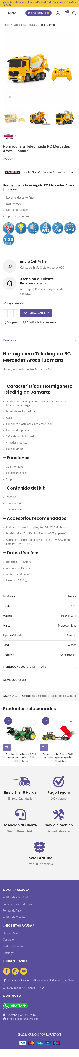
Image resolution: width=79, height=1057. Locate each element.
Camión (71, 635)
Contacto (8, 939)
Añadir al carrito (36, 313)
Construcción (68, 655)
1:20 (73, 606)
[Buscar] (74, 13)
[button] (7, 747)
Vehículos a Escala (24, 25)
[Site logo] (38, 13)
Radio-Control (47, 25)
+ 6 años (71, 645)
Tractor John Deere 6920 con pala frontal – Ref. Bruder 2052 (20, 757)
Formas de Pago (12, 910)
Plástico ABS (68, 616)
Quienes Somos (12, 933)
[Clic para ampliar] (10, 97)
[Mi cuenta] (58, 13)
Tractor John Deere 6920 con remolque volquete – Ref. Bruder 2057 (58, 757)
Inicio (6, 25)
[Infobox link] (39, 266)
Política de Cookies (14, 917)
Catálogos (8, 953)
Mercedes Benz (67, 625)
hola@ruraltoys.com (27, 1019)
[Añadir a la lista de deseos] (33, 721)
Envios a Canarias (13, 946)
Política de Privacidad (15, 897)
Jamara (72, 596)
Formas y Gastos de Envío (18, 904)
